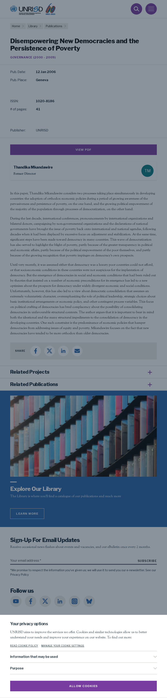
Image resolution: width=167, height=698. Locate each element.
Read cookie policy (24, 645)
